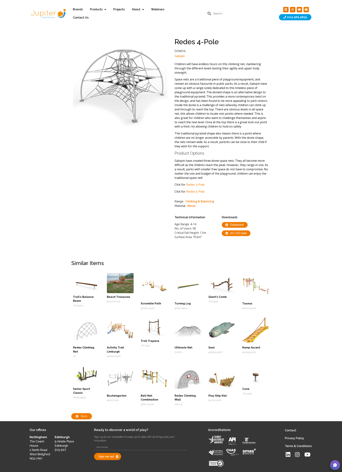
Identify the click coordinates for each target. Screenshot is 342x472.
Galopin (180, 56)
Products (96, 9)
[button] (335, 465)
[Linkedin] (286, 9)
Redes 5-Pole (195, 191)
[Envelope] (306, 9)
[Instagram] (292, 9)
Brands (78, 9)
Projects (119, 9)
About (136, 9)
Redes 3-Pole (195, 184)
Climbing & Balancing (199, 201)
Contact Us (81, 17)
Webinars (157, 9)
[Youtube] (299, 9)
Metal (191, 206)
